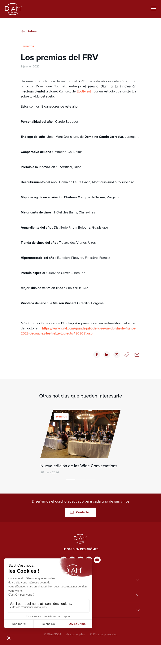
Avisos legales (75, 634)
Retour (32, 31)
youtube (97, 560)
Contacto (82, 512)
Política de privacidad (103, 634)
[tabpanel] (80, 442)
